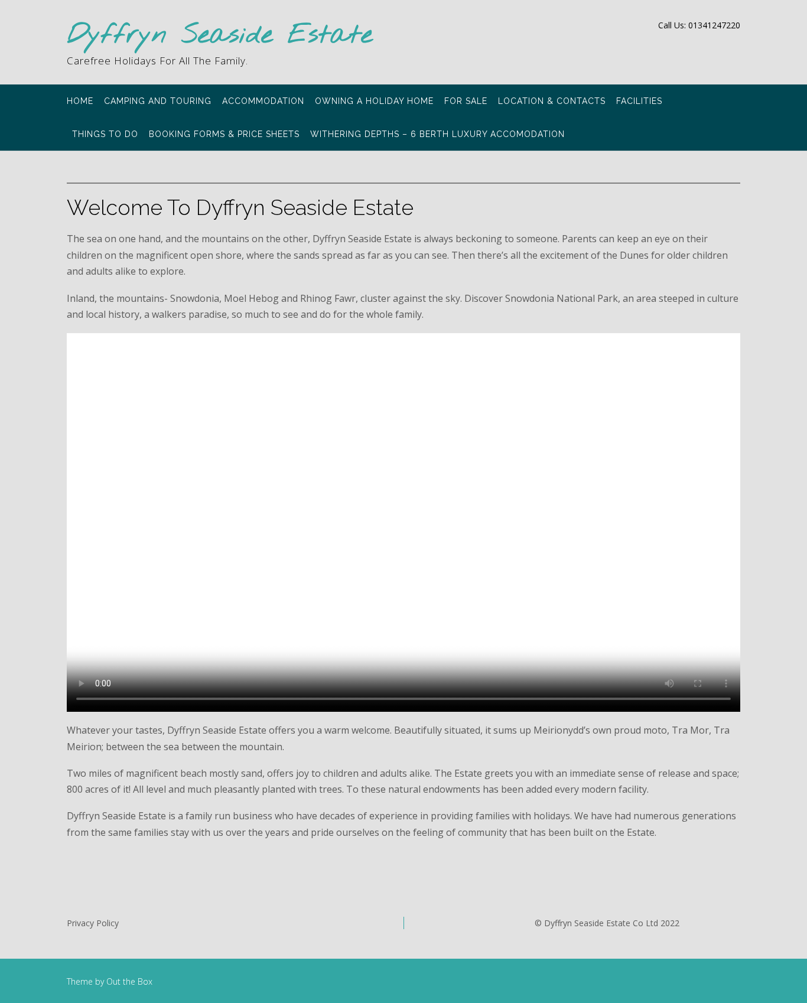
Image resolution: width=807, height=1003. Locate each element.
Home (80, 101)
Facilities (639, 101)
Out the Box (129, 981)
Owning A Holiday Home (374, 101)
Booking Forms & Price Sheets (224, 134)
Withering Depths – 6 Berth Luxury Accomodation (437, 134)
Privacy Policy (93, 923)
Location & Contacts (552, 101)
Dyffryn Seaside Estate (220, 35)
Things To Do (105, 134)
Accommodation (263, 101)
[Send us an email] (736, 45)
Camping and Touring (157, 101)
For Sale (465, 101)
